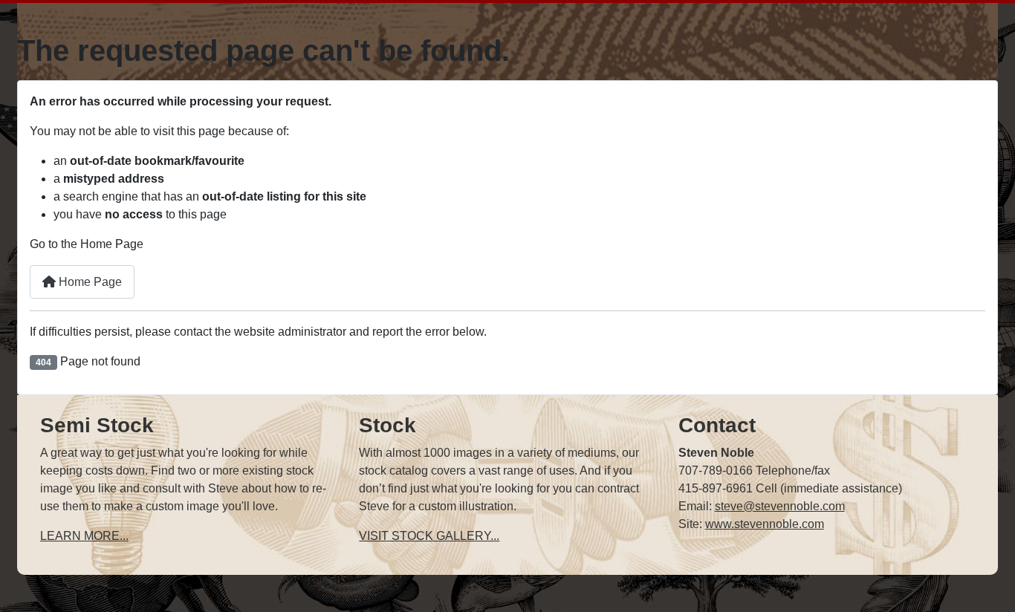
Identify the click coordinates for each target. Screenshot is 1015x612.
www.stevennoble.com (764, 524)
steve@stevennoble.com (780, 506)
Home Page (89, 282)
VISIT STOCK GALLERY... (429, 536)
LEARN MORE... (84, 536)
